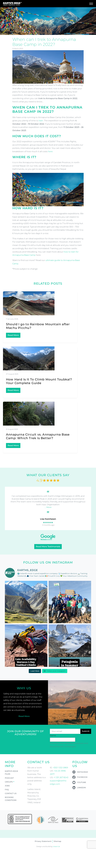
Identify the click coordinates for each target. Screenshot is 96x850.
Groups (9, 782)
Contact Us (10, 793)
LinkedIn (81, 787)
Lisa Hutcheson (48, 519)
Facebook (82, 777)
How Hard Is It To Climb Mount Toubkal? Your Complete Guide (39, 381)
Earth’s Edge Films (11, 772)
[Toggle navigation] (91, 3)
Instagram (82, 772)
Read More (13, 335)
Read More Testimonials (48, 546)
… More (48, 507)
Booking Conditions (10, 798)
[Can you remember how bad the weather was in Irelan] (70, 645)
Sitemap (57, 841)
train (41, 120)
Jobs (7, 786)
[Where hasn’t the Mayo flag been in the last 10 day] (70, 602)
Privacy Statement (43, 841)
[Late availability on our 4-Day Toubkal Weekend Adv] (26, 645)
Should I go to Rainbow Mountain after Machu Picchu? (38, 326)
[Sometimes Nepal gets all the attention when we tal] (26, 602)
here (50, 151)
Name (53, 735)
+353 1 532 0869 (60, 767)
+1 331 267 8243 (61, 777)
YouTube (81, 782)
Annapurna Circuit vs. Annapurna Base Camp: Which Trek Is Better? (38, 436)
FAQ (7, 789)
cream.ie (56, 846)
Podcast (9, 778)
